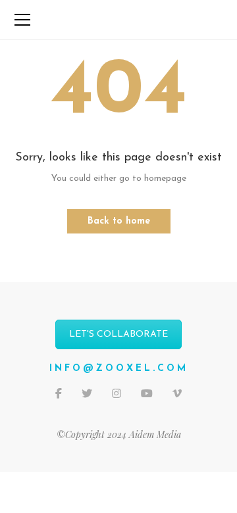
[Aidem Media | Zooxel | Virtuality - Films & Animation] (118, 19)
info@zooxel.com (118, 369)
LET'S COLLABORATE (118, 334)
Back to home (119, 221)
